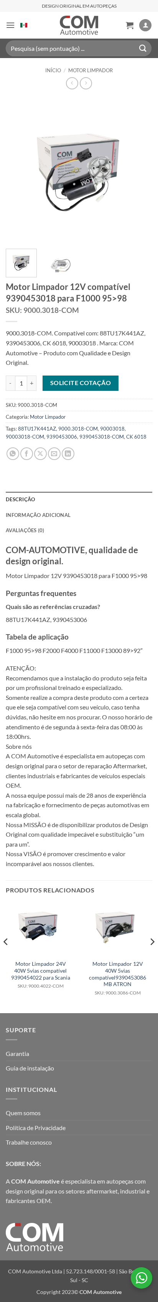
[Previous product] (86, 83)
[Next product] (72, 83)
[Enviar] (143, 48)
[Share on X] (40, 453)
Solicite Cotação (80, 382)
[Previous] (18, 169)
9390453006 (61, 437)
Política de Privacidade (36, 1127)
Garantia (17, 1053)
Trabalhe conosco (29, 1142)
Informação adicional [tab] (38, 515)
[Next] (139, 169)
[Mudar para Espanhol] (23, 25)
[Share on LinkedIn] (68, 453)
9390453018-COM (101, 437)
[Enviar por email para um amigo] (54, 453)
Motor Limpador (90, 70)
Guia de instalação (30, 1068)
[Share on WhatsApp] (13, 453)
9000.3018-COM (78, 429)
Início (53, 70)
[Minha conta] (145, 25)
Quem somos (23, 1112)
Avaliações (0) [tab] (25, 530)
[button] (10, 25)
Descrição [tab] (20, 499)
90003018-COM (25, 437)
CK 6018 (136, 437)
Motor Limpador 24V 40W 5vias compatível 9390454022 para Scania (40, 974)
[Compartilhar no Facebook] (26, 453)
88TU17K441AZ (37, 429)
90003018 (112, 429)
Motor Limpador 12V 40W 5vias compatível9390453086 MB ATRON (117, 978)
